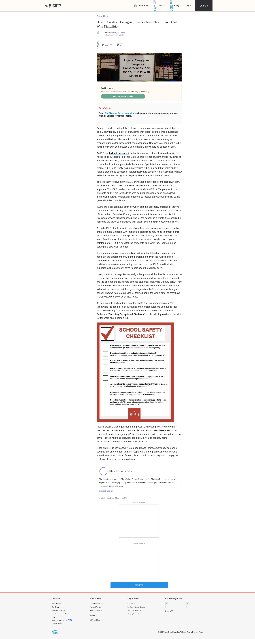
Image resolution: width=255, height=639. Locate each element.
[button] (122, 33)
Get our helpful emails (123, 96)
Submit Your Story (96, 604)
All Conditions (95, 620)
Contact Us (131, 604)
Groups (177, 5)
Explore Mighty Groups (136, 607)
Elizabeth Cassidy (110, 33)
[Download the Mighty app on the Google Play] (196, 605)
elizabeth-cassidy (106, 491)
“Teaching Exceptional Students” (126, 314)
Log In (188, 5)
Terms (201, 632)
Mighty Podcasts (134, 614)
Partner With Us (95, 607)
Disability (102, 16)
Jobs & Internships (58, 610)
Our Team (55, 607)
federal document (119, 153)
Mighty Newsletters (135, 610)
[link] (53, 5)
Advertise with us (96, 610)
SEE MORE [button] (139, 585)
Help (53, 617)
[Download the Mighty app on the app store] (175, 605)
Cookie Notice (57, 624)
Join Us (204, 5)
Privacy (196, 632)
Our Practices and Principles (62, 614)
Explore (161, 5)
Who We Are (56, 604)
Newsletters (143, 5)
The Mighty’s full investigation (120, 113)
